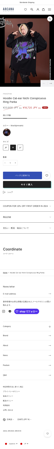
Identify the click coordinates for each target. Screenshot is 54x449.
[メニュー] (49, 9)
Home (5, 272)
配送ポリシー (8, 401)
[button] (32, 9)
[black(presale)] (6, 132)
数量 (5, 157)
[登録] (50, 293)
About (5, 345)
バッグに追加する (22, 175)
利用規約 (6, 405)
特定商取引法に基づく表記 (13, 387)
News (5, 355)
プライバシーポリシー (11, 391)
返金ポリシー (8, 396)
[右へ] (50, 83)
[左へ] (43, 83)
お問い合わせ (8, 410)
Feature (6, 365)
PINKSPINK (7, 94)
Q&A (5, 375)
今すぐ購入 (27, 184)
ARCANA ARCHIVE (14, 431)
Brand (5, 335)
